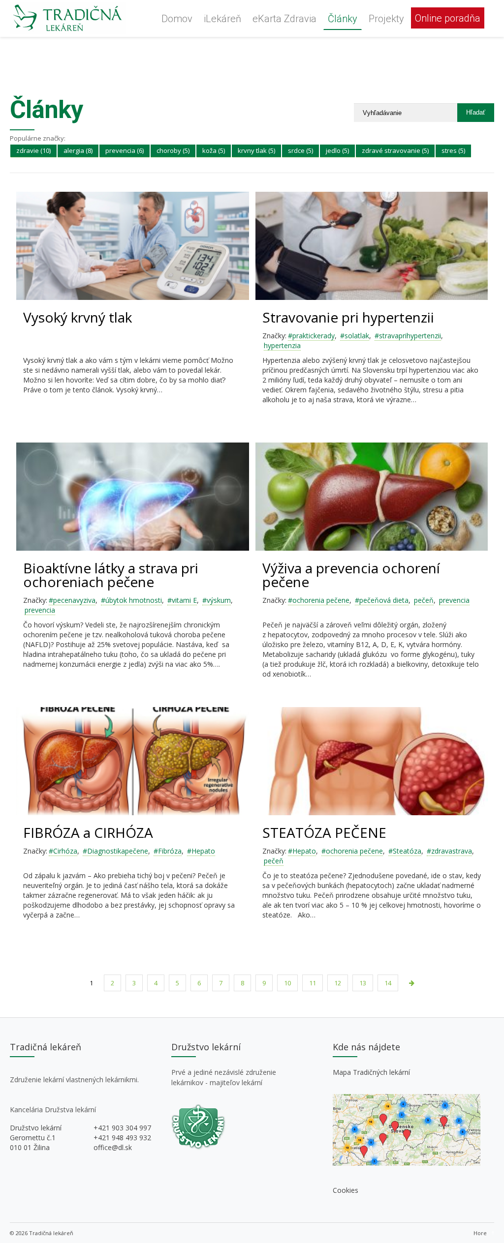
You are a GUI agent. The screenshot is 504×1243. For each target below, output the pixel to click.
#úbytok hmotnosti (131, 600)
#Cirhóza (63, 851)
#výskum (216, 600)
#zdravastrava (449, 851)
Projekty (386, 19)
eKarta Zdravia (284, 19)
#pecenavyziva (72, 600)
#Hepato (201, 851)
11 (312, 982)
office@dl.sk (113, 1147)
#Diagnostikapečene (115, 851)
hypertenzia (282, 345)
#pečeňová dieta (382, 600)
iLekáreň (222, 19)
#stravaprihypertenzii (408, 335)
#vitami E (182, 600)
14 (387, 982)
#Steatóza (404, 851)
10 (287, 982)
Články (342, 19)
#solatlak (354, 335)
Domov (176, 19)
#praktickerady (311, 335)
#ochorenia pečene (318, 600)
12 (337, 982)
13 (362, 982)
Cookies (345, 1190)
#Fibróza (168, 851)
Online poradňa (447, 18)
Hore (480, 1233)
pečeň (424, 600)
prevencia (40, 610)
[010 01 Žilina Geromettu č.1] (406, 1163)
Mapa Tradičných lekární (371, 1072)
